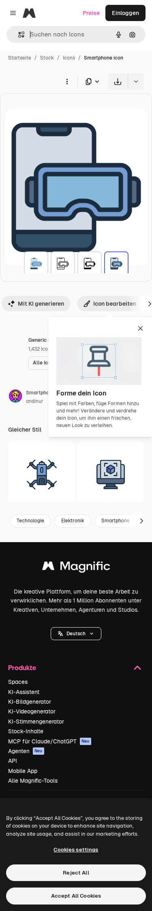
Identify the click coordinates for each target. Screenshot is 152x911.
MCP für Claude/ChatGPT (49, 741)
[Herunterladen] (118, 81)
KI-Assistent (23, 692)
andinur (34, 401)
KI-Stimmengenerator (36, 721)
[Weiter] (141, 521)
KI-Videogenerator (32, 711)
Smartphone (115, 520)
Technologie (30, 520)
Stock (47, 58)
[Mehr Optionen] (67, 81)
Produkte (22, 667)
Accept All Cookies (76, 895)
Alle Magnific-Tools (33, 780)
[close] (140, 329)
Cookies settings (76, 849)
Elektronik (72, 520)
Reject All (76, 872)
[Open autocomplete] (18, 35)
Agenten (25, 751)
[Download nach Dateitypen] (92, 81)
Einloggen (125, 13)
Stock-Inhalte (25, 731)
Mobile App (22, 771)
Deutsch (76, 633)
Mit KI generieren (41, 303)
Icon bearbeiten (114, 303)
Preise (91, 13)
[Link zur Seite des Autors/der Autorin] (15, 397)
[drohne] (41, 474)
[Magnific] (76, 568)
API (12, 760)
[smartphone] (36, 263)
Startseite (19, 58)
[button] (76, 633)
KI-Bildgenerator (29, 701)
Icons (69, 58)
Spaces (18, 681)
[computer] (110, 474)
